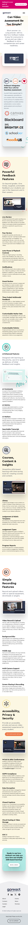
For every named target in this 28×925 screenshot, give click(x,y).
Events (17, 898)
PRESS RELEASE (20, 4)
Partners (17, 904)
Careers (4, 904)
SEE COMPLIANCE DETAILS (14, 734)
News (16, 901)
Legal (3, 906)
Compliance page (9, 768)
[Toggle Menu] (24, 13)
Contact (4, 901)
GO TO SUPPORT (14, 920)
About (4, 898)
